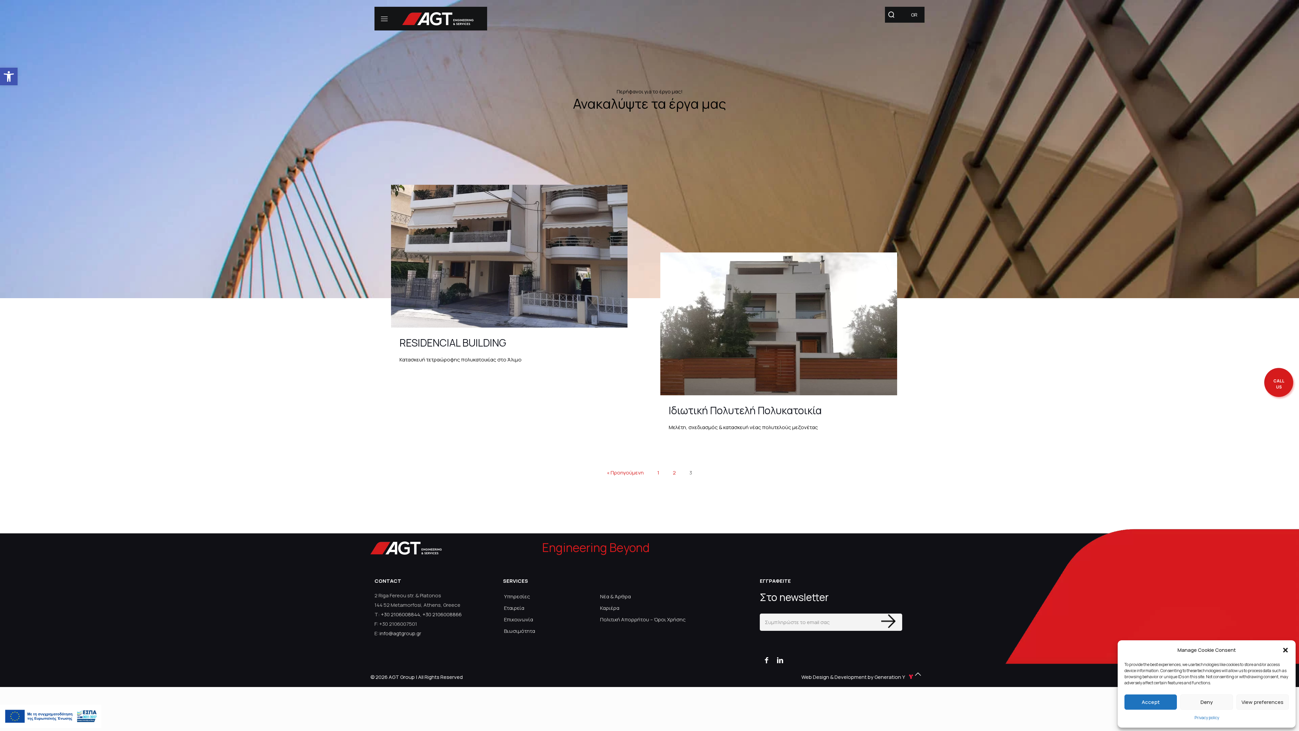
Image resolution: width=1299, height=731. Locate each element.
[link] (9, 76)
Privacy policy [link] (1206, 718)
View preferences (1262, 702)
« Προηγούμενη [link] (625, 472)
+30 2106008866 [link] (442, 614)
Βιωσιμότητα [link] (519, 631)
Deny (1207, 702)
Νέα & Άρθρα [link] (615, 596)
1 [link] (658, 472)
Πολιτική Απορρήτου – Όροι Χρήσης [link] (643, 619)
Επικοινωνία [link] (518, 619)
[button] (1285, 650)
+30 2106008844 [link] (400, 614)
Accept (1151, 702)
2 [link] (674, 472)
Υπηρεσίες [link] (517, 596)
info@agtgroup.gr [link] (400, 633)
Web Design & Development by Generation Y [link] (853, 677)
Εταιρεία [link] (514, 608)
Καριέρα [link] (609, 608)
